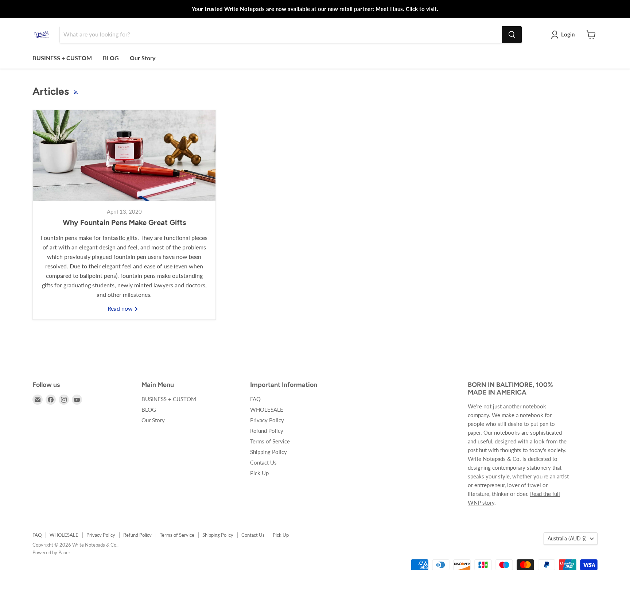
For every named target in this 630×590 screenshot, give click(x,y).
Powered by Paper (51, 552)
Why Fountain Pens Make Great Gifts (124, 222)
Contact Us (263, 462)
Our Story (142, 57)
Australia (567, 538)
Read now (121, 308)
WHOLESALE (266, 409)
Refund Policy (266, 430)
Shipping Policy (268, 452)
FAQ (255, 399)
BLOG (111, 57)
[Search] (512, 34)
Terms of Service (270, 441)
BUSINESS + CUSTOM (62, 57)
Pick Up (259, 473)
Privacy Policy (267, 420)
